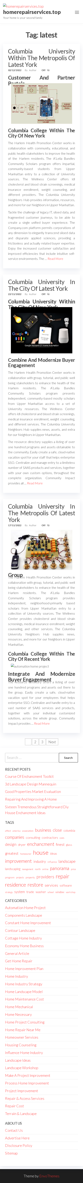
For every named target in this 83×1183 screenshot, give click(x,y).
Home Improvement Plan (24, 968)
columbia (69, 830)
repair (62, 876)
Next (52, 742)
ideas (53, 853)
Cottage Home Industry (23, 938)
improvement (18, 861)
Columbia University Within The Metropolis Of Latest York (41, 57)
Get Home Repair (18, 961)
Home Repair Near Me (22, 1030)
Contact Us (14, 1130)
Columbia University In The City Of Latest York (41, 285)
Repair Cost (14, 1106)
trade (30, 892)
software (66, 885)
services (51, 885)
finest (60, 844)
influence (52, 862)
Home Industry (16, 976)
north (38, 869)
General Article (17, 953)
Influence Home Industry (24, 1052)
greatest (12, 853)
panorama (59, 868)
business (43, 830)
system (19, 892)
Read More (55, 258)
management (27, 869)
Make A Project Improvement (27, 1075)
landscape (67, 861)
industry (39, 861)
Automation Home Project (25, 907)
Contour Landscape (20, 930)
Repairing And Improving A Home (31, 799)
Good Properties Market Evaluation (33, 791)
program (10, 877)
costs (62, 837)
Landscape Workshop (21, 1067)
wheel (51, 892)
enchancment (40, 844)
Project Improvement (21, 1091)
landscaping (12, 869)
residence (15, 885)
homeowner (25, 853)
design (10, 844)
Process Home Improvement (27, 1083)
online (45, 869)
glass (69, 844)
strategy (9, 892)
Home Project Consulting (25, 1022)
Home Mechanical (19, 1007)
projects (20, 877)
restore (35, 885)
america (16, 830)
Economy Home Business (24, 946)
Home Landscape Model (24, 991)
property (30, 877)
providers (45, 876)
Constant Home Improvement (28, 923)
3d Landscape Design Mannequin (30, 784)
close (57, 830)
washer (41, 892)
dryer (22, 844)
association (27, 830)
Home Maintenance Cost (24, 999)
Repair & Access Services (24, 1098)
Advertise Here (17, 1138)
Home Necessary (18, 1014)
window (59, 892)
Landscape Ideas (18, 1060)
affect (8, 830)
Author (33, 70)
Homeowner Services (21, 1037)
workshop (70, 892)
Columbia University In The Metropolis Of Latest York (41, 513)
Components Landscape (23, 915)
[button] (77, 12)
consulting (33, 837)
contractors (50, 837)
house (41, 852)
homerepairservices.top (32, 12)
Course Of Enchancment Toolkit (29, 776)
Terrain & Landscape (21, 1113)
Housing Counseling (20, 1045)
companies (14, 837)
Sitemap (11, 1153)
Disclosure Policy (18, 1145)
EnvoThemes (49, 1176)
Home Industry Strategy (23, 984)
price (73, 869)
